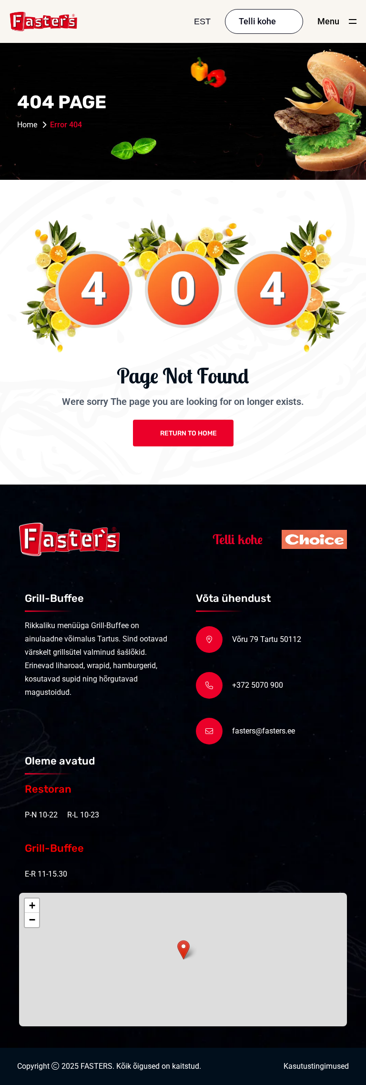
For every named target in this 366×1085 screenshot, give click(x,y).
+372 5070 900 (257, 685)
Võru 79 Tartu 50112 (266, 639)
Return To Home (188, 433)
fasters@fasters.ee (263, 730)
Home (27, 124)
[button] (183, 950)
